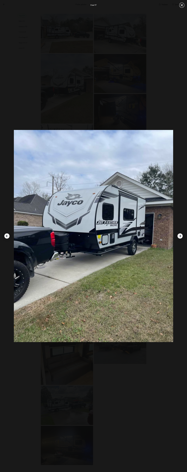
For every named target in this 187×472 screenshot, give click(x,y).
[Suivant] (180, 236)
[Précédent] (7, 236)
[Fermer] (181, 5)
